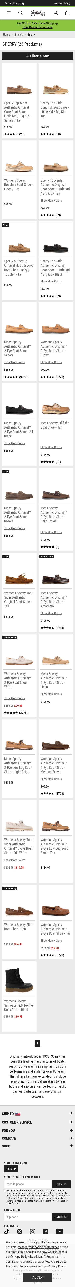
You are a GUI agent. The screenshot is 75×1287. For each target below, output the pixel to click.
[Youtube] (62, 1231)
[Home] (38, 13)
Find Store (61, 1217)
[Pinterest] (22, 1231)
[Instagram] (35, 1231)
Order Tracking (14, 3)
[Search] (20, 13)
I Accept (37, 1277)
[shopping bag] (67, 13)
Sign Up (11, 1168)
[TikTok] (9, 1231)
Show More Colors (51, 200)
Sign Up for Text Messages (22, 1177)
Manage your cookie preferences (38, 1247)
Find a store (12, 1210)
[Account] (55, 13)
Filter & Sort (39, 56)
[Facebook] (48, 1231)
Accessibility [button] (62, 3)
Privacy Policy (24, 1198)
